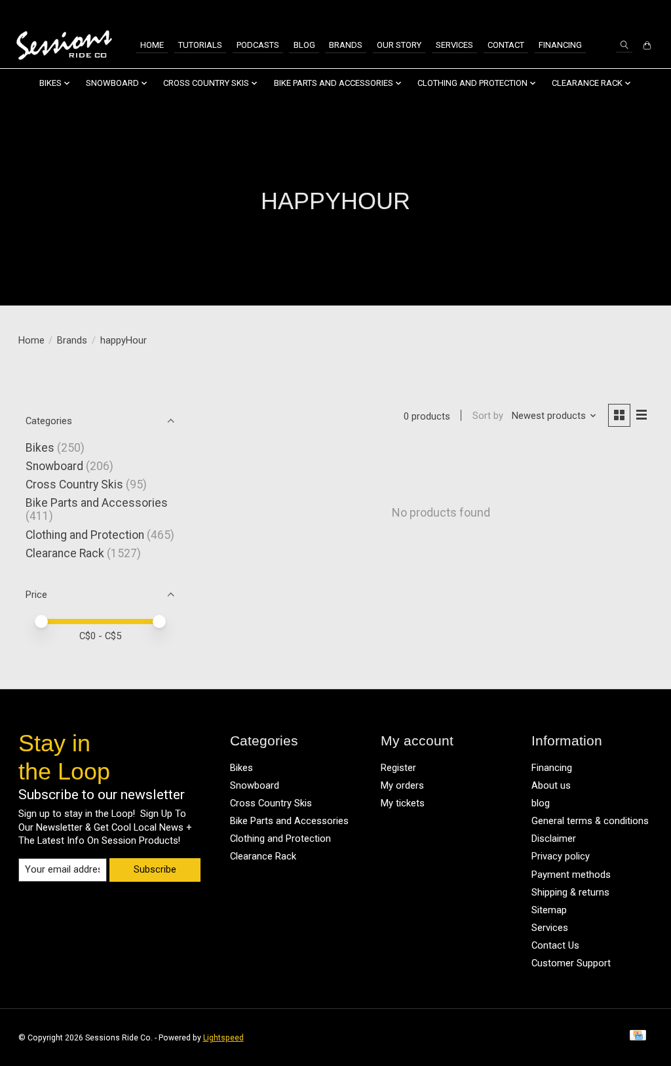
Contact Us (555, 945)
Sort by (487, 416)
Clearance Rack (65, 553)
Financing (560, 45)
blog (540, 803)
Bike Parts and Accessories (97, 502)
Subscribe (155, 869)
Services (454, 45)
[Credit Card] (638, 1037)
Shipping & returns (570, 892)
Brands (345, 45)
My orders (402, 785)
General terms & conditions (590, 821)
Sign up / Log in (622, 11)
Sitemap (549, 910)
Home (152, 45)
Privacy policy (560, 856)
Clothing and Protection (85, 535)
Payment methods (571, 874)
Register (398, 768)
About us (551, 785)
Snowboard (54, 466)
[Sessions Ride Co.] (64, 46)
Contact (506, 45)
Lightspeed (223, 1037)
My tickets (403, 803)
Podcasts (258, 45)
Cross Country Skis (74, 484)
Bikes (40, 447)
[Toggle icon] (624, 45)
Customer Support (571, 963)
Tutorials (200, 45)
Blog (304, 45)
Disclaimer (553, 838)
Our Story (399, 45)
